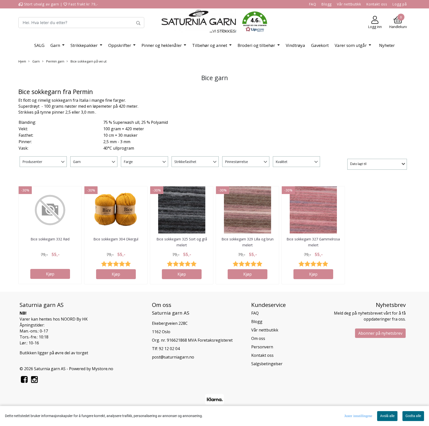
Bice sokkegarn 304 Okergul (115, 239)
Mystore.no (102, 368)
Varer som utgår (351, 45)
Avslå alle (387, 416)
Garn (55, 45)
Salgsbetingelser (267, 363)
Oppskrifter (120, 45)
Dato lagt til (358, 164)
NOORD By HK (74, 319)
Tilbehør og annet (210, 45)
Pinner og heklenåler (162, 45)
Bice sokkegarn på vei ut (88, 61)
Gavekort (320, 45)
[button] (254, 22)
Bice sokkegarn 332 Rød (50, 239)
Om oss (258, 338)
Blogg (327, 4)
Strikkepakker (85, 45)
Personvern (262, 347)
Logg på (400, 4)
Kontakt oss (376, 4)
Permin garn (54, 61)
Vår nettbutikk (349, 4)
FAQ (313, 4)
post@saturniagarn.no (173, 357)
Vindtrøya (295, 45)
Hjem (22, 61)
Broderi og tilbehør (257, 45)
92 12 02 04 (169, 348)
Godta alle (413, 416)
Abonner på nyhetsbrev (380, 333)
